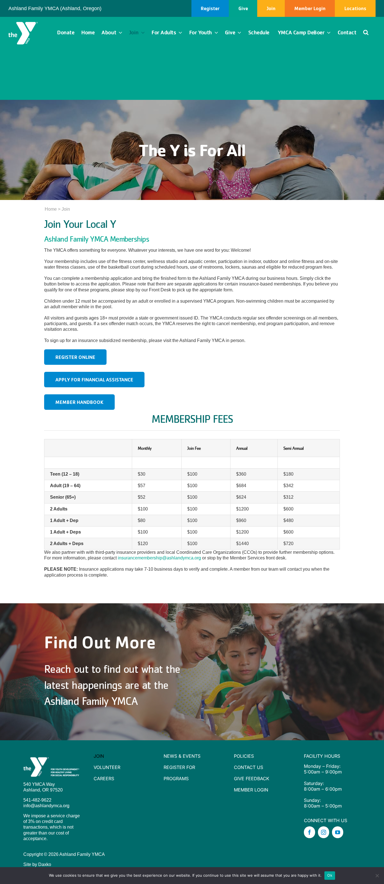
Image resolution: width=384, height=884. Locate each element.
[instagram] (323, 832)
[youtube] (337, 832)
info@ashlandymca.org (46, 805)
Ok (329, 875)
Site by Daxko (37, 864)
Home (51, 209)
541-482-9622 (37, 800)
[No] (377, 875)
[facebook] (309, 832)
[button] (366, 32)
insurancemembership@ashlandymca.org (159, 557)
